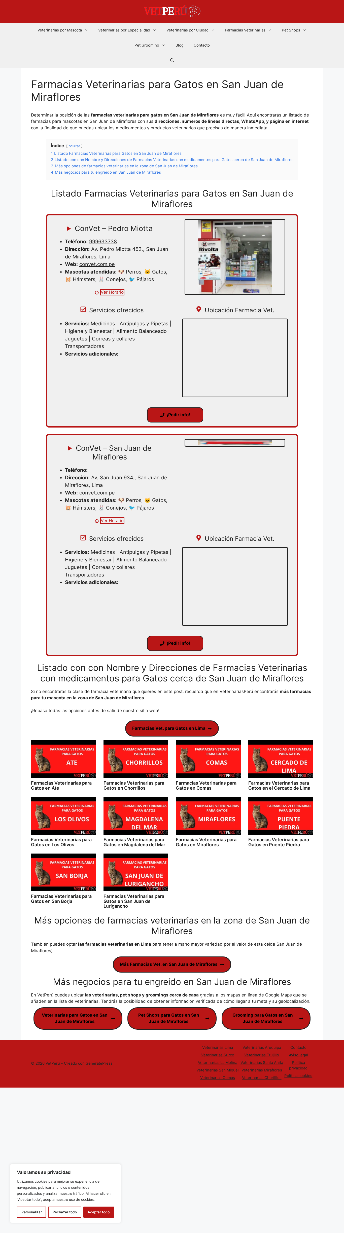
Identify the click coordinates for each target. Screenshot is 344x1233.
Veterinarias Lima (217, 1047)
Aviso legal (298, 1055)
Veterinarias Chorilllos (262, 1077)
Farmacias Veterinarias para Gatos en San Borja (61, 899)
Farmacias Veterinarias (245, 30)
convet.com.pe (97, 264)
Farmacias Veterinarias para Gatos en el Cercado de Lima (279, 785)
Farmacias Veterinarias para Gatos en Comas (206, 785)
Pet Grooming (146, 45)
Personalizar (31, 1212)
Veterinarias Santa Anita (261, 1062)
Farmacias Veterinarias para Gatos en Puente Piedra (278, 842)
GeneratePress (99, 1063)
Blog (180, 45)
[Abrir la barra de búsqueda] (172, 60)
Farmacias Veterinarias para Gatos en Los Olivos (61, 842)
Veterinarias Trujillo (261, 1055)
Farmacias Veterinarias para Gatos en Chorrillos (134, 785)
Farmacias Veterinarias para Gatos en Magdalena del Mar (134, 842)
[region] (65, 1193)
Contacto (202, 45)
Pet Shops (291, 30)
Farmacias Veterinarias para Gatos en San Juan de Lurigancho (134, 901)
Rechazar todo (65, 1212)
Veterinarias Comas (217, 1077)
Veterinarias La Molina (217, 1062)
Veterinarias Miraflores (262, 1070)
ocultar (74, 146)
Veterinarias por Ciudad (187, 30)
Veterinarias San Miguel (217, 1070)
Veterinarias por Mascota (60, 30)
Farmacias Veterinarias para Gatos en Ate (61, 785)
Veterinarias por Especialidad (124, 30)
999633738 (103, 242)
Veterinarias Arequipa (262, 1047)
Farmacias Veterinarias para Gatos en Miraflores (206, 842)
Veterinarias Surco (217, 1055)
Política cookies (298, 1075)
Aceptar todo (99, 1212)
